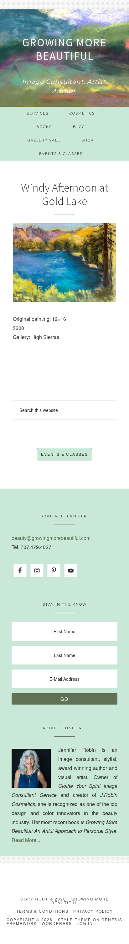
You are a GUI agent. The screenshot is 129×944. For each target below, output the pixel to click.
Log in (85, 923)
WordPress (57, 923)
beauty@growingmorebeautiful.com (51, 537)
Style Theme (74, 919)
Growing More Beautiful (64, 49)
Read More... (26, 840)
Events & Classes (64, 454)
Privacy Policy (93, 911)
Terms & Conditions (42, 911)
